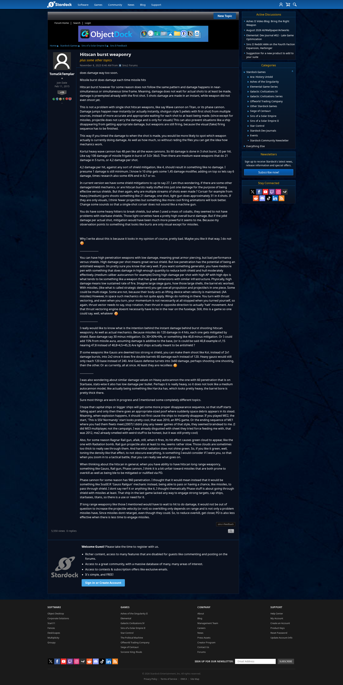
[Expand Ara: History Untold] (248, 77)
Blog (143, 4)
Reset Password (278, 632)
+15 (62, 92)
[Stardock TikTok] (268, 198)
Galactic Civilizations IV (133, 623)
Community (115, 4)
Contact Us (203, 647)
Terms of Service (169, 679)
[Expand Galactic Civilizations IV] (248, 92)
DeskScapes (54, 632)
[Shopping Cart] (288, 4)
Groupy (52, 642)
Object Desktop (56, 613)
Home (53, 45)
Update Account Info (281, 637)
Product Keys (277, 628)
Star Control (127, 632)
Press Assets (203, 637)
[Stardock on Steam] (285, 192)
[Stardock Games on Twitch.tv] (272, 192)
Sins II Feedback (118, 45)
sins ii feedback (226, 524)
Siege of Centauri (130, 647)
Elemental (126, 618)
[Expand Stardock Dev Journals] (248, 131)
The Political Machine (132, 637)
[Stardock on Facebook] (259, 192)
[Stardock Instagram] (278, 192)
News (131, 4)
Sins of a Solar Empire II (93, 45)
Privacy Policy (150, 679)
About (200, 613)
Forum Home (61, 22)
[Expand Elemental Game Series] (248, 87)
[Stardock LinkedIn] (275, 198)
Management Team (207, 623)
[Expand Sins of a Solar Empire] (248, 116)
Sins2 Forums (130, 65)
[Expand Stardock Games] (244, 72)
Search (76, 22)
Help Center (276, 613)
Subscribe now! (268, 172)
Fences (51, 628)
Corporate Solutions (58, 618)
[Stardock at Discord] (262, 198)
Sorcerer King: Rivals (131, 652)
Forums (201, 652)
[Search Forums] (295, 4)
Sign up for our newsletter (214, 661)
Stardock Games (69, 45)
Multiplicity (53, 637)
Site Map (194, 679)
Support (156, 4)
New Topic (225, 16)
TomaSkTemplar (61, 74)
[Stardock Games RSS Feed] (281, 198)
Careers (201, 628)
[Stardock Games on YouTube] (265, 192)
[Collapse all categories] (292, 71)
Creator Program (206, 642)
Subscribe (285, 661)
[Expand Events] (248, 136)
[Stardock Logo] (59, 4)
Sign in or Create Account (103, 583)
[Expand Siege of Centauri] (248, 111)
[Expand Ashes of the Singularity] (248, 82)
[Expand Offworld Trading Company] (248, 101)
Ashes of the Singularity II (134, 613)
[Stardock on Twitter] (252, 192)
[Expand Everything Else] (244, 146)
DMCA (184, 679)
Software (83, 4)
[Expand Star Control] (248, 126)
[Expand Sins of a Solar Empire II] (248, 121)
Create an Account (280, 623)
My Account (276, 618)
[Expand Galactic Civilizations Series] (248, 96)
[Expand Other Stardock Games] (248, 106)
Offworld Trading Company (135, 642)
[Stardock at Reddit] (256, 198)
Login (88, 22)
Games (98, 4)
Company (203, 607)
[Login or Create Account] (281, 4)
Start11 (51, 623)
